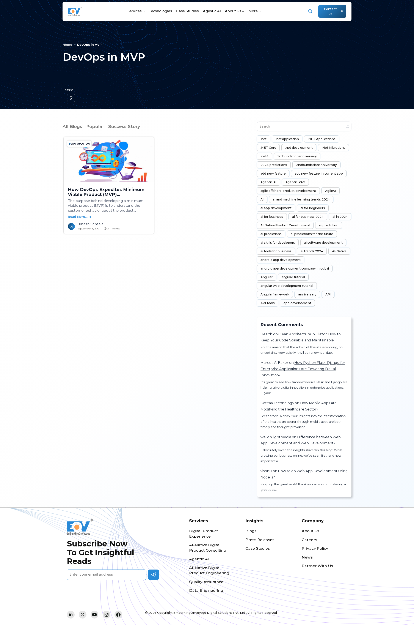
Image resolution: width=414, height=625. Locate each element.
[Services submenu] (144, 11)
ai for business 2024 (307, 217)
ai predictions (271, 234)
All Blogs (72, 126)
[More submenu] (260, 11)
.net (263, 139)
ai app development (275, 208)
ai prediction (328, 225)
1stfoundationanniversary (297, 156)
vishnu (266, 471)
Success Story (124, 126)
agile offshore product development (288, 191)
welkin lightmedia (275, 437)
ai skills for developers (277, 243)
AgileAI (330, 191)
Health (266, 334)
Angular (266, 277)
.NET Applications (321, 139)
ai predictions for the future (312, 234)
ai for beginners (313, 208)
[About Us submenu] (243, 11)
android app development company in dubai (294, 268)
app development (297, 303)
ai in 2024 (340, 217)
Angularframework (274, 294)
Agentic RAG (295, 182)
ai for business (271, 217)
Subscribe (153, 575)
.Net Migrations (333, 148)
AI (262, 199)
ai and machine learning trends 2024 (301, 199)
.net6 (264, 156)
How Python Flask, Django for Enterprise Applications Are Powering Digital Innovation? (302, 369)
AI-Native (339, 251)
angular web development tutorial (286, 286)
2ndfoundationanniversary (316, 165)
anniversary (307, 294)
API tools (267, 303)
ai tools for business (276, 251)
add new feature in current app (319, 173)
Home (67, 45)
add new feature (273, 173)
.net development (298, 148)
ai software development (323, 243)
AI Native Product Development (285, 225)
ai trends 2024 (312, 251)
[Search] (347, 126)
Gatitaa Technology (277, 403)
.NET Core (268, 148)
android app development (280, 260)
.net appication (287, 139)
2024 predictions (273, 165)
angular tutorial (293, 277)
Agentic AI (268, 182)
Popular (95, 126)
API (328, 294)
